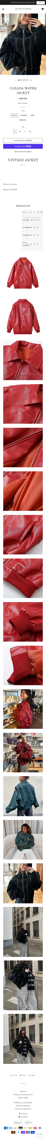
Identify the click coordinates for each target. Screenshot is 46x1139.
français (17, 1123)
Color (23, 111)
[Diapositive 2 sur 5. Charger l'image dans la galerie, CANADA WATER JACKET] (21, 80)
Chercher (23, 1091)
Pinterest (24, 1114)
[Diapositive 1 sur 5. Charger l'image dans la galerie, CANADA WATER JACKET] (19, 80)
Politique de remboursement (23, 1095)
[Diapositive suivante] (30, 80)
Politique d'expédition (23, 1106)
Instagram (24, 1117)
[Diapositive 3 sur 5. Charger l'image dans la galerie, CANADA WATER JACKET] (23, 80)
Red (32, 115)
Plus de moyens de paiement (23, 151)
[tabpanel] (23, 44)
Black (14, 115)
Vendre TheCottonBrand (23, 1109)
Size (23, 127)
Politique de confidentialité (23, 1103)
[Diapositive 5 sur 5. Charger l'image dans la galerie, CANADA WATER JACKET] (27, 80)
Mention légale (23, 1098)
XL (30, 131)
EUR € (27, 1123)
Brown (23, 120)
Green (24, 115)
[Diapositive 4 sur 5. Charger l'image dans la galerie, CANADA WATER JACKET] (25, 80)
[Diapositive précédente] (15, 80)
